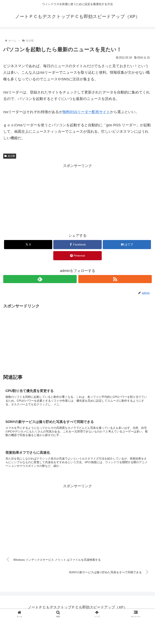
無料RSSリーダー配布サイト (86, 112)
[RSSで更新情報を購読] (115, 279)
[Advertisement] (77, 197)
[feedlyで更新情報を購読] (40, 279)
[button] (143, 547)
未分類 (11, 156)
